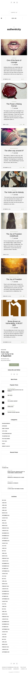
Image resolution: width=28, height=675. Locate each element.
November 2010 (5, 624)
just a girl (16, 277)
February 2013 (5, 558)
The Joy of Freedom (14, 279)
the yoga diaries (6, 438)
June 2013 (4, 548)
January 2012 (5, 588)
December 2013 (5, 533)
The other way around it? (14, 151)
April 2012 (4, 581)
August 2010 (5, 631)
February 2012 (5, 586)
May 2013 (4, 550)
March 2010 (4, 644)
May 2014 (4, 520)
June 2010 (4, 636)
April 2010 (4, 641)
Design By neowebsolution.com (10, 667)
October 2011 (5, 596)
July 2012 (4, 576)
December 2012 (5, 563)
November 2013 (5, 535)
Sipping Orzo (10, 406)
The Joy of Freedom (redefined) (14, 235)
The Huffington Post (7, 433)
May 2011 (4, 609)
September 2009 (5, 652)
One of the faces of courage (14, 61)
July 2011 (4, 603)
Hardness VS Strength (13, 483)
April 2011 (4, 611)
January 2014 (5, 530)
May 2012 (4, 578)
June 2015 (4, 507)
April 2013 (4, 553)
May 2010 (4, 639)
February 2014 (5, 528)
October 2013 (5, 538)
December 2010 (5, 621)
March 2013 (4, 555)
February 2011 (5, 616)
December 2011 (5, 591)
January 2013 (5, 560)
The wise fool (5, 467)
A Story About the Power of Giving (16, 488)
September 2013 (5, 540)
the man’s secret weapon (13, 412)
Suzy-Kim (16, 64)
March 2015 (4, 512)
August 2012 (5, 573)
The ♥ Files (10, 395)
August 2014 (5, 517)
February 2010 (5, 646)
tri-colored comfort (12, 401)
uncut (9, 399)
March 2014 (4, 525)
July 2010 (4, 634)
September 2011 (5, 598)
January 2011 (5, 619)
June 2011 (4, 606)
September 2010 (5, 629)
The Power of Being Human (14, 105)
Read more (14, 364)
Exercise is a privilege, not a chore (16, 477)
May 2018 (4, 500)
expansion (14, 58)
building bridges (14, 148)
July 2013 (4, 545)
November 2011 (5, 593)
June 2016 (4, 502)
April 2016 (4, 505)
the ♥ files (10, 394)
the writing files (6, 436)
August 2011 (5, 601)
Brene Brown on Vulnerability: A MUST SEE (14, 323)
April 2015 (4, 510)
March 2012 (4, 583)
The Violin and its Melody (14, 192)
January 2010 (5, 649)
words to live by (6, 446)
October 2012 (5, 568)
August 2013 (5, 543)
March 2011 (4, 614)
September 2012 (5, 571)
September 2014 (5, 515)
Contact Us (14, 12)
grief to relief (11, 405)
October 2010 (5, 626)
